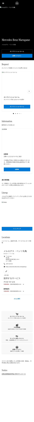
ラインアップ (17, 229)
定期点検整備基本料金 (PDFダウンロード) (14, 374)
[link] (8, 261)
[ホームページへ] (17, 3)
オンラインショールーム (17, 51)
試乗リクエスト (16, 56)
